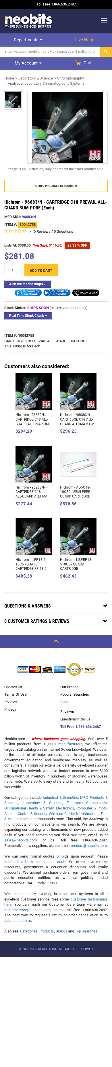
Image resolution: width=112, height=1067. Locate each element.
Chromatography (70, 78)
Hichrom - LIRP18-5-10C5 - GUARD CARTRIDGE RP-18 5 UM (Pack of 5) (31, 566)
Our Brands (69, 687)
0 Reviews (42, 231)
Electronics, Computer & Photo (81, 808)
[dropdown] (103, 20)
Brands (61, 931)
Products (46, 931)
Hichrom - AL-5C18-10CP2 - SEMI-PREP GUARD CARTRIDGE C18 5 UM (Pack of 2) (76, 494)
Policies (10, 702)
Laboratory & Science (35, 78)
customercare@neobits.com (27, 910)
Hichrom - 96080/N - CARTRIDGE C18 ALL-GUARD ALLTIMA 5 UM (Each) (77, 421)
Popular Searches (74, 694)
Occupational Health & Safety (28, 808)
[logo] (28, 20)
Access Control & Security (25, 813)
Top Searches (86, 931)
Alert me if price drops (26, 284)
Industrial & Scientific (60, 797)
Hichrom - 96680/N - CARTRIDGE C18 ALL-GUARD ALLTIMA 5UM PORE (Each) (32, 421)
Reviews (67, 712)
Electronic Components (87, 803)
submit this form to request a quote (35, 862)
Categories (29, 931)
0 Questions (63, 231)
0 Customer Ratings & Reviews (36, 621)
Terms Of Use (15, 694)
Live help (84, 39)
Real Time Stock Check (27, 316)
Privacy (10, 709)
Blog (63, 702)
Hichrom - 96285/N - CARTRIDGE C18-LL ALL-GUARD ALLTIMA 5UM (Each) (31, 494)
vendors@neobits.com (88, 845)
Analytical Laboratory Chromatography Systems (46, 83)
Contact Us (13, 687)
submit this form (17, 920)
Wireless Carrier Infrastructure (74, 813)
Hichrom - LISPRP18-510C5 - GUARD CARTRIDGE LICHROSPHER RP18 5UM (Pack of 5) (76, 569)
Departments (27, 39)
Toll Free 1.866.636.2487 (80, 726)
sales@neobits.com (20, 840)
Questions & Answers (27, 606)
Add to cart (41, 270)
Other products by (56, 186)
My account (27, 63)
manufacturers (70, 744)
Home (9, 78)
